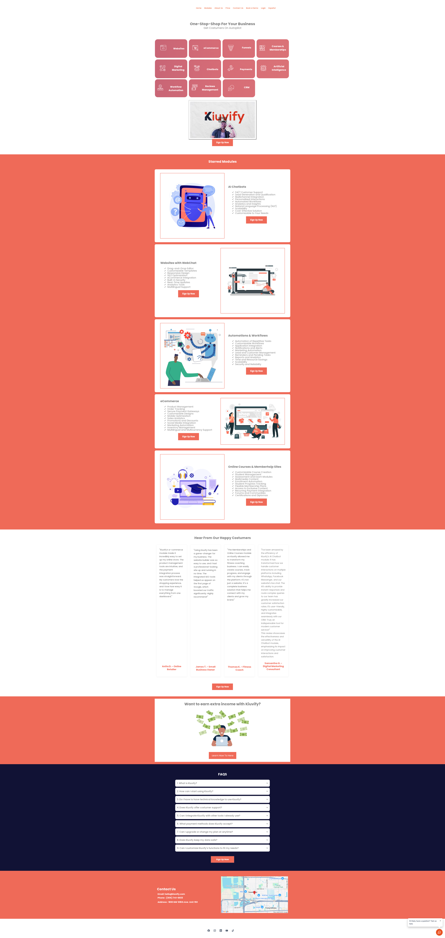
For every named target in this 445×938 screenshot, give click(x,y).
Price (228, 8)
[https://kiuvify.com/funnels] (231, 48)
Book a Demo (252, 8)
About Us (219, 8)
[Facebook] (209, 931)
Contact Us (238, 8)
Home (198, 8)
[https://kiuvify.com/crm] (231, 88)
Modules (208, 8)
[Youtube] (227, 931)
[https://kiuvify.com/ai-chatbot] (197, 68)
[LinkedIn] (221, 931)
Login (263, 8)
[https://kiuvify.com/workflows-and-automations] (160, 87)
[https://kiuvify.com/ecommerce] (195, 48)
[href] (254, 894)
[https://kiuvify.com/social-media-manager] (162, 68)
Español (272, 8)
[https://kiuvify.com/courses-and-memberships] (262, 48)
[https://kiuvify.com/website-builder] (163, 48)
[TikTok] (233, 931)
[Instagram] (215, 931)
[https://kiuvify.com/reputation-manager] (195, 87)
